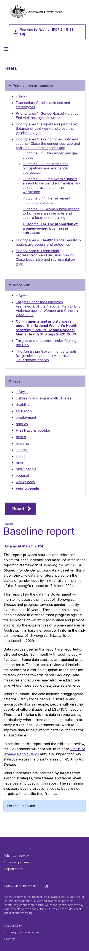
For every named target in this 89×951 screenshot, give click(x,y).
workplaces (25, 482)
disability (22, 404)
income (22, 450)
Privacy (9, 939)
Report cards (13, 869)
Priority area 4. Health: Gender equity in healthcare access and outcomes (48, 242)
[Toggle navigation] (6, 49)
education (24, 411)
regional (22, 475)
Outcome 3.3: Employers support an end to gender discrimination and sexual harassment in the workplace (52, 185)
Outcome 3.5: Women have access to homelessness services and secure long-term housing (51, 213)
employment (26, 417)
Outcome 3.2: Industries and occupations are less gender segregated (46, 168)
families (22, 424)
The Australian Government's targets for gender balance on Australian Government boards (46, 355)
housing (22, 443)
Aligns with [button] (21, 285)
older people (26, 469)
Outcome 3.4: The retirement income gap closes (46, 200)
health (21, 437)
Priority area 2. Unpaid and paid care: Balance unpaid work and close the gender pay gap (46, 128)
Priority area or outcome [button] (33, 86)
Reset (18, 508)
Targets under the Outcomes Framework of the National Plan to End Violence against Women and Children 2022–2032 (48, 308)
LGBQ (20, 456)
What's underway (16, 855)
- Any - (22, 96)
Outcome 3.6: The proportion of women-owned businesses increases (50, 228)
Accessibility (13, 925)
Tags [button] (16, 381)
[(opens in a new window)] (46, 886)
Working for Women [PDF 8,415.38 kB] (47, 32)
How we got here (16, 862)
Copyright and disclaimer (21, 932)
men (19, 462)
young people (27, 488)
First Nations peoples (33, 430)
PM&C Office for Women (21, 886)
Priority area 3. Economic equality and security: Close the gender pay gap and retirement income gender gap (48, 143)
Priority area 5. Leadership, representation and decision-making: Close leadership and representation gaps (45, 257)
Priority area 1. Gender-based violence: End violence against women (47, 115)
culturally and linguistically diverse (44, 398)
